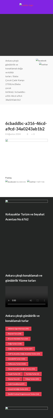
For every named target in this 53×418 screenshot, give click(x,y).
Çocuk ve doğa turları (18, 389)
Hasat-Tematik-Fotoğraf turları (21, 369)
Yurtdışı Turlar (32, 374)
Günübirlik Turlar (16, 359)
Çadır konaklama (16, 384)
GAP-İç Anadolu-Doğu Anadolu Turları (24, 354)
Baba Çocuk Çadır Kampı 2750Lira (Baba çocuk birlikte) (14, 84)
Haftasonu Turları (17, 364)
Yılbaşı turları (32, 379)
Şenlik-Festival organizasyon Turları (23, 394)
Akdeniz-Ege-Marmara (18, 329)
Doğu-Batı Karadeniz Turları (20, 349)
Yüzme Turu (14, 379)
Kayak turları (14, 374)
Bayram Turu (14, 334)
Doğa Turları (15, 344)
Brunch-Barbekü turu (18, 339)
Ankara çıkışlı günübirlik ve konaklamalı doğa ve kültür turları (14, 68)
